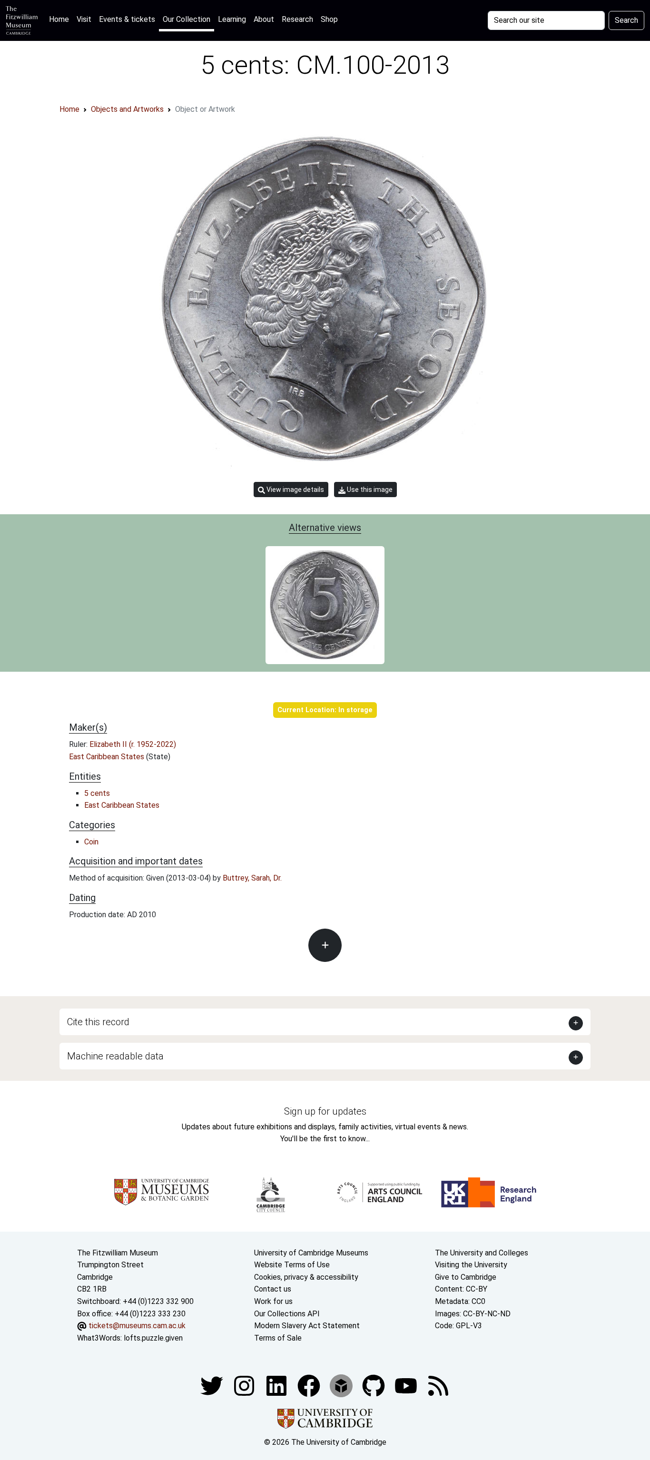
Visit (84, 19)
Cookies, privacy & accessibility (306, 1277)
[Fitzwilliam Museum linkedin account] (310, 1385)
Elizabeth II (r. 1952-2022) (132, 744)
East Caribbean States (107, 756)
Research (297, 19)
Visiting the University (471, 1264)
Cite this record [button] (98, 1022)
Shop (329, 19)
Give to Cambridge (465, 1277)
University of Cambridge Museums (311, 1252)
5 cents (97, 793)
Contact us (272, 1288)
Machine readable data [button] (115, 1056)
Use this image (369, 489)
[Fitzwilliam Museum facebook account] (277, 1385)
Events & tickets (127, 19)
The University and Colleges (481, 1252)
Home (61, 19)
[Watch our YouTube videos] (407, 1385)
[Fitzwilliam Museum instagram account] (245, 1385)
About (264, 19)
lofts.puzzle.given (153, 1337)
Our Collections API (287, 1313)
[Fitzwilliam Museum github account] (374, 1385)
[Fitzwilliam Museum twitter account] (213, 1385)
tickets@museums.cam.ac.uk (137, 1325)
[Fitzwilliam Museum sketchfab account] (342, 1385)
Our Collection (186, 19)
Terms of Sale (278, 1337)
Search (626, 20)
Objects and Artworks (127, 109)
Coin (91, 841)
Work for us (273, 1301)
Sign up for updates (325, 1111)
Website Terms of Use (292, 1264)
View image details (294, 489)
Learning (232, 19)
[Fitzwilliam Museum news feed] (438, 1385)
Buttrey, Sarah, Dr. (252, 877)
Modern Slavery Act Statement (307, 1325)
